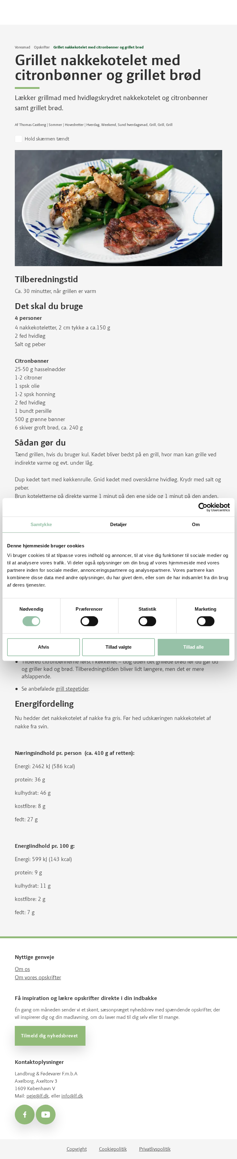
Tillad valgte (118, 647)
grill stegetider (72, 688)
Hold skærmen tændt (47, 139)
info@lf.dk (72, 1096)
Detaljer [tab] (118, 524)
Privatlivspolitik (155, 1149)
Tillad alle (193, 647)
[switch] (89, 621)
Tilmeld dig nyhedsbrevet (50, 1036)
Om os (22, 969)
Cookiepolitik (113, 1149)
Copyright (77, 1149)
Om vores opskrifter (38, 977)
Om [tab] (196, 524)
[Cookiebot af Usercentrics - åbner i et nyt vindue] (203, 507)
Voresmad (22, 47)
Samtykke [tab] (41, 524)
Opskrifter (42, 47)
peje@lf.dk (38, 1096)
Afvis (43, 647)
